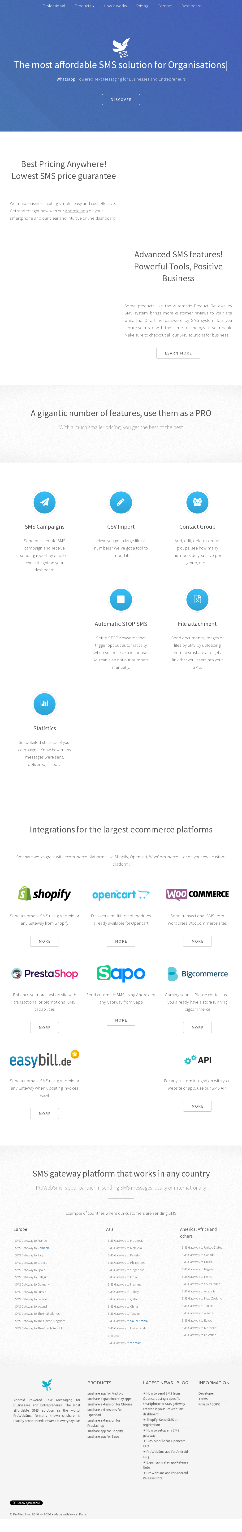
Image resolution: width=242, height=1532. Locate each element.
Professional (54, 6)
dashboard (105, 218)
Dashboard (191, 6)
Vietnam (136, 1343)
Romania (44, 1248)
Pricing (142, 6)
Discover (121, 99)
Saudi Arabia (139, 1321)
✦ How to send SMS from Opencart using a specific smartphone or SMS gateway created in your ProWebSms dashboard (164, 1403)
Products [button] (83, 6)
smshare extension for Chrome (110, 1404)
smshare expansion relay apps (109, 1399)
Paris (82, 1514)
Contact (165, 6)
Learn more (178, 353)
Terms (203, 1399)
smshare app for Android (105, 1393)
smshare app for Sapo (103, 1436)
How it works (115, 6)
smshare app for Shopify (105, 1431)
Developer (206, 1393)
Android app (76, 211)
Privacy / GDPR (209, 1404)
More (45, 941)
